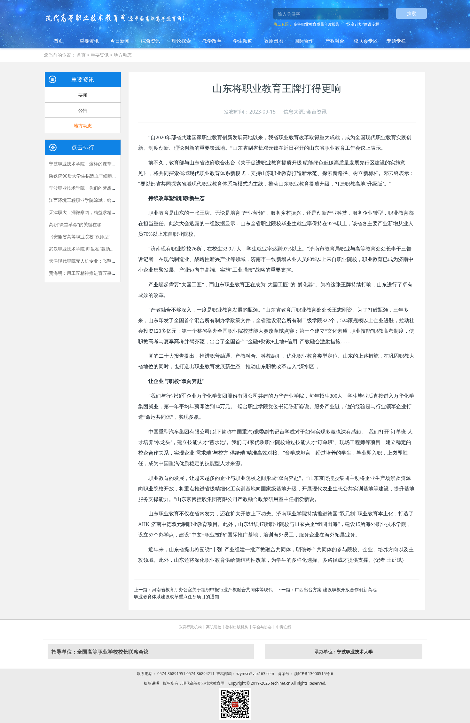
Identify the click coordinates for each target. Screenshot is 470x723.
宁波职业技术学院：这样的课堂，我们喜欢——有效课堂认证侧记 (114, 164)
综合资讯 (150, 40)
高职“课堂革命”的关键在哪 (75, 224)
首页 (58, 40)
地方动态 (123, 55)
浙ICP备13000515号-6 (313, 673)
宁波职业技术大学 (355, 651)
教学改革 (212, 40)
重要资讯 (89, 40)
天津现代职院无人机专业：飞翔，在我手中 (91, 261)
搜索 (411, 13)
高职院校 (213, 627)
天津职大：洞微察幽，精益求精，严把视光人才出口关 (102, 212)
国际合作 (304, 40)
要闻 (82, 95)
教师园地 (273, 40)
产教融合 (334, 40)
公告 (82, 110)
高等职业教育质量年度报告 (317, 24)
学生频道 (242, 40)
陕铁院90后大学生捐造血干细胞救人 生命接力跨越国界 (103, 176)
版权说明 (151, 683)
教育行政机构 (190, 627)
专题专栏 (396, 40)
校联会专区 (366, 40)
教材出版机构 (236, 627)
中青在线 (283, 627)
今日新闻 (119, 40)
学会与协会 (262, 627)
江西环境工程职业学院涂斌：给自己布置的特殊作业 (100, 200)
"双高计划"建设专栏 (362, 24)
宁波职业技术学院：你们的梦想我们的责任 (91, 188)
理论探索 (181, 40)
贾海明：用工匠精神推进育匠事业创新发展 (91, 273)
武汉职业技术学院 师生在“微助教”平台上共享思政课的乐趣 (107, 249)
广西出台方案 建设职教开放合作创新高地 (336, 589)
